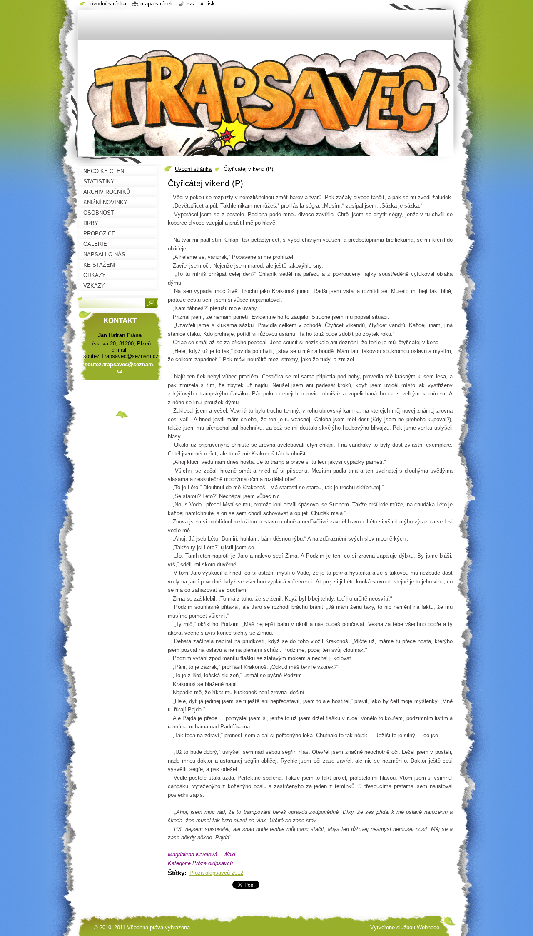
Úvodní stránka (193, 169)
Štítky (176, 872)
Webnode (428, 927)
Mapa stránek (156, 3)
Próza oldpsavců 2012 (216, 873)
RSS (190, 3)
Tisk (210, 3)
